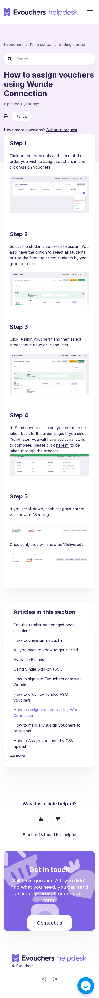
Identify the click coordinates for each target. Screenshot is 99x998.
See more (16, 756)
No (58, 819)
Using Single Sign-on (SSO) (38, 669)
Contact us (49, 923)
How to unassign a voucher (38, 640)
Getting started (72, 44)
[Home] (41, 12)
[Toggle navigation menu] (90, 12)
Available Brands (28, 659)
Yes (41, 819)
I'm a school (41, 44)
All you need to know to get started (45, 649)
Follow (21, 116)
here (60, 445)
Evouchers (14, 44)
